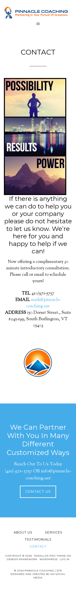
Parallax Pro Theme (50, 555)
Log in (64, 559)
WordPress (48, 559)
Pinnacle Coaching (38, 13)
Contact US (38, 491)
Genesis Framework (22, 559)
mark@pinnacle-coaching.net (43, 303)
